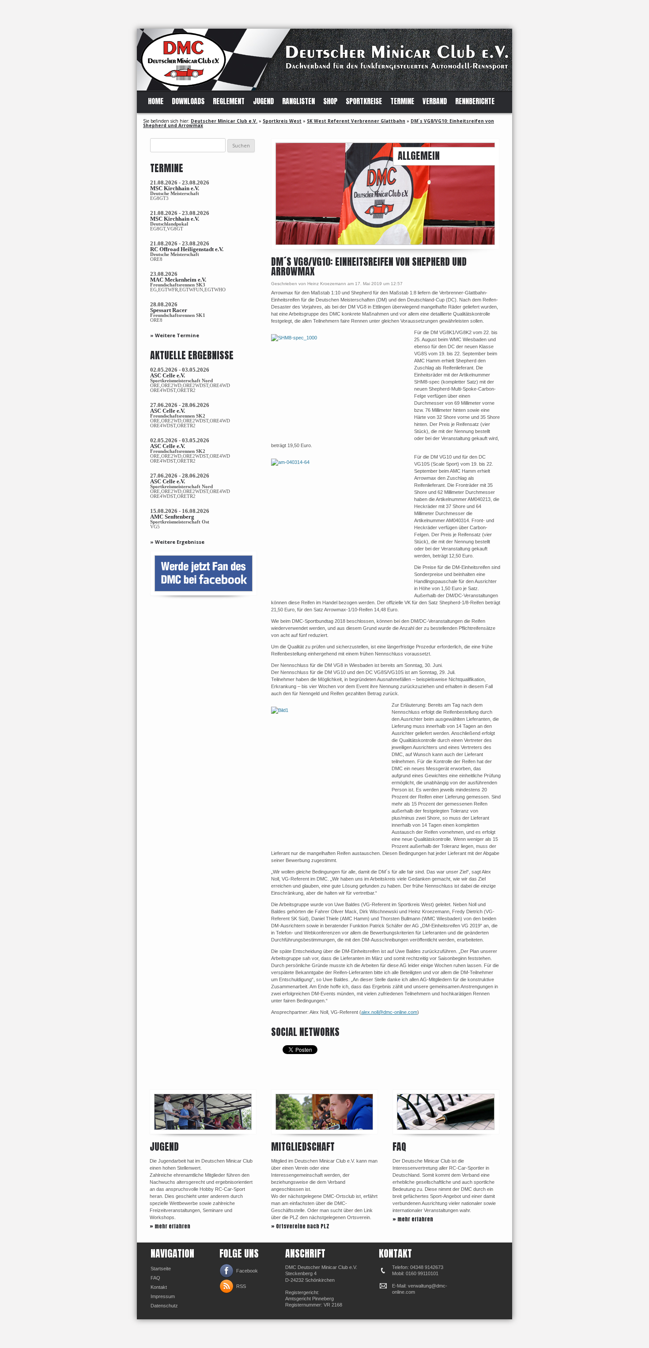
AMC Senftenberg (172, 516)
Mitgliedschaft (303, 1146)
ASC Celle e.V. (167, 375)
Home (155, 101)
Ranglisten (298, 101)
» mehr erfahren (170, 1226)
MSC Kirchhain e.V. (174, 188)
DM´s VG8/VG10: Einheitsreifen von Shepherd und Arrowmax (369, 266)
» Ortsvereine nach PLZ (300, 1226)
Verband (435, 101)
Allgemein (419, 155)
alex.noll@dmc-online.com (389, 1012)
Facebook (247, 1270)
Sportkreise (364, 101)
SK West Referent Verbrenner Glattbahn (356, 121)
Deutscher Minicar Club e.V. (224, 121)
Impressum (163, 1296)
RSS (241, 1286)
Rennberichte (474, 101)
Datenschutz (164, 1305)
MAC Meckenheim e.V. (178, 279)
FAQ (399, 1146)
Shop (330, 101)
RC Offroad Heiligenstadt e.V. (186, 249)
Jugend (263, 101)
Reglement (229, 101)
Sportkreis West (282, 121)
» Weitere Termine (174, 335)
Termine (402, 101)
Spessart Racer (168, 310)
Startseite (161, 1268)
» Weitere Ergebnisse (177, 541)
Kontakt (159, 1287)
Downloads (188, 101)
